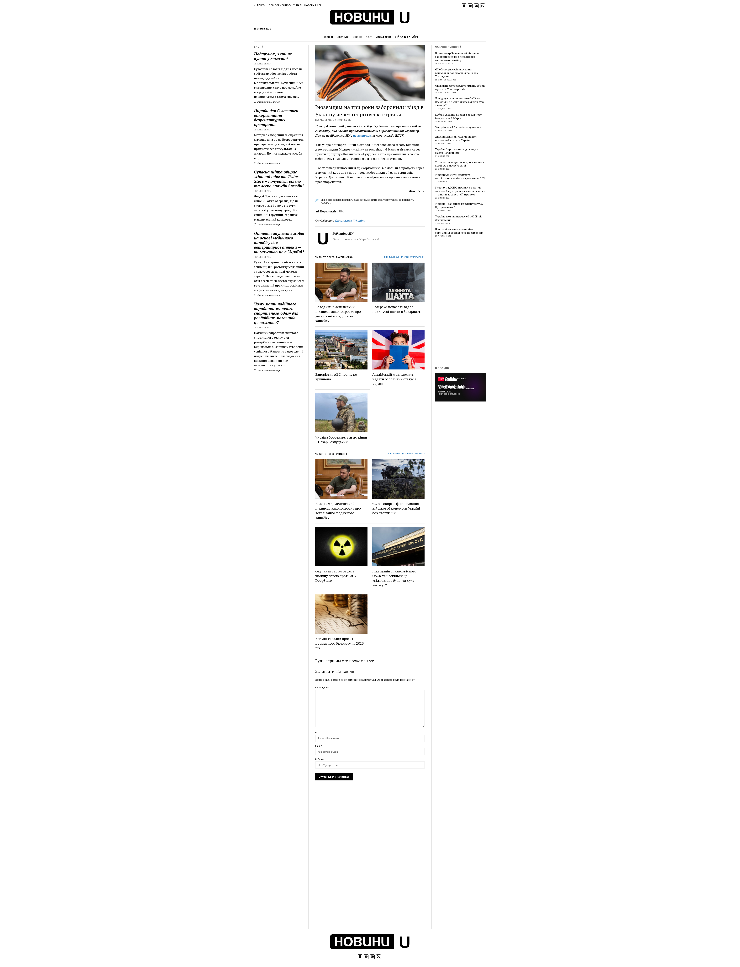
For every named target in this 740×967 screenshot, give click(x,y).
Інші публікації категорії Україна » (406, 453)
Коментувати (322, 687)
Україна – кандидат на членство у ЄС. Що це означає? (459, 205)
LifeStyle (343, 37)
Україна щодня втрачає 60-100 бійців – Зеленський (459, 218)
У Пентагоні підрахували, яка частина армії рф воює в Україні (459, 163)
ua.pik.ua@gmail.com (309, 5)
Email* (318, 745)
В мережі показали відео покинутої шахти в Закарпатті (396, 309)
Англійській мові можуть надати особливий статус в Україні (394, 379)
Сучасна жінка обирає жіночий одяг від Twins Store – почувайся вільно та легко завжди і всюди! (279, 179)
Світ (369, 37)
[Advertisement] (464, 303)
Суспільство (343, 220)
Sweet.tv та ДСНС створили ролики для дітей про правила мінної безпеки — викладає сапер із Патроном (460, 191)
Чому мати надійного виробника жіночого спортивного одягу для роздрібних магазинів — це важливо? (277, 313)
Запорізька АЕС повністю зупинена (336, 376)
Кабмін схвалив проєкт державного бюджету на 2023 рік (339, 643)
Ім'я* (317, 732)
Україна (357, 37)
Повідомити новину (282, 5)
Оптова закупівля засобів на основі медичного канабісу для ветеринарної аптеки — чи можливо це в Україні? (279, 242)
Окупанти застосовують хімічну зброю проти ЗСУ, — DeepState (338, 576)
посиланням (362, 135)
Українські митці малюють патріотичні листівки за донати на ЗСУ (460, 176)
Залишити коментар (268, 101)
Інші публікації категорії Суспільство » (404, 256)
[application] (460, 387)
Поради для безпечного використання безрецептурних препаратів (276, 117)
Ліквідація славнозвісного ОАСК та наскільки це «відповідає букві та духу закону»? (394, 578)
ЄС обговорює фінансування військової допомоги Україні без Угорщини (396, 508)
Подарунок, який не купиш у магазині (273, 56)
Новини (328, 37)
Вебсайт (319, 759)
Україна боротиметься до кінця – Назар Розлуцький (341, 439)
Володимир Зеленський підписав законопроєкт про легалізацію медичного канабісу (338, 313)
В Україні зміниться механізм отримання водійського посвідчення (459, 230)
